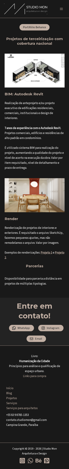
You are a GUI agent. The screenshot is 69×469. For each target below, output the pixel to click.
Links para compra (34, 376)
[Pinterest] (47, 461)
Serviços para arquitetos (22, 408)
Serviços (11, 403)
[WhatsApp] (30, 461)
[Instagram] (22, 461)
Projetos (11, 398)
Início (9, 388)
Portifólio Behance (34, 27)
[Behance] (39, 461)
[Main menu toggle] (62, 9)
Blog (9, 393)
